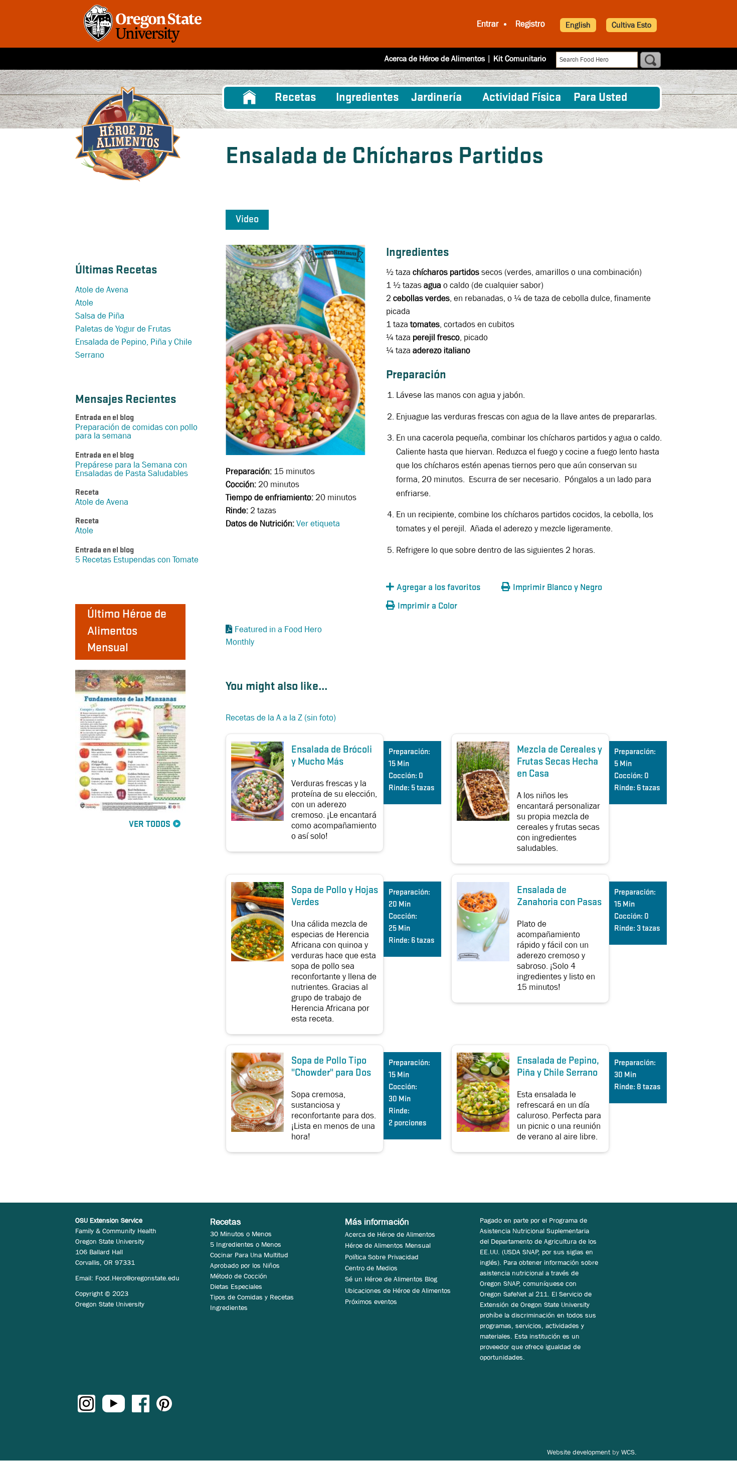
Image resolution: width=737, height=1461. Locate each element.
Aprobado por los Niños (245, 1265)
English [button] (578, 25)
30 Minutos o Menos (241, 1233)
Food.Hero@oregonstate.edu (137, 1277)
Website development (578, 1451)
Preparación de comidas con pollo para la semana (136, 431)
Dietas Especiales (236, 1286)
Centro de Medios (371, 1267)
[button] (441, 588)
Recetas (295, 98)
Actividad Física (521, 98)
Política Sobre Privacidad (382, 1256)
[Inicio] (127, 134)
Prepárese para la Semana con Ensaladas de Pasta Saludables (131, 469)
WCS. (629, 1451)
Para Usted (600, 98)
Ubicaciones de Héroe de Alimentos (398, 1290)
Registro (530, 24)
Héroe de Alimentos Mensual (388, 1245)
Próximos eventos (371, 1301)
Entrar (488, 24)
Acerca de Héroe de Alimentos (435, 58)
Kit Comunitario (519, 58)
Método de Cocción (238, 1275)
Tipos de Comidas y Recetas (252, 1296)
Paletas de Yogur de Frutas (123, 329)
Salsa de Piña (99, 316)
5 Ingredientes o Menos (245, 1244)
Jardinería (436, 98)
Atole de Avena (101, 289)
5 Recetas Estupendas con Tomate (137, 559)
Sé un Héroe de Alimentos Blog (391, 1278)
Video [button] (247, 220)
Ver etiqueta (318, 523)
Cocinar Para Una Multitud (249, 1254)
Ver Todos (149, 824)
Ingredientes (367, 98)
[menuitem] (249, 98)
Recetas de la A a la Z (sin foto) (281, 717)
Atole (84, 303)
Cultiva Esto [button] (631, 25)
